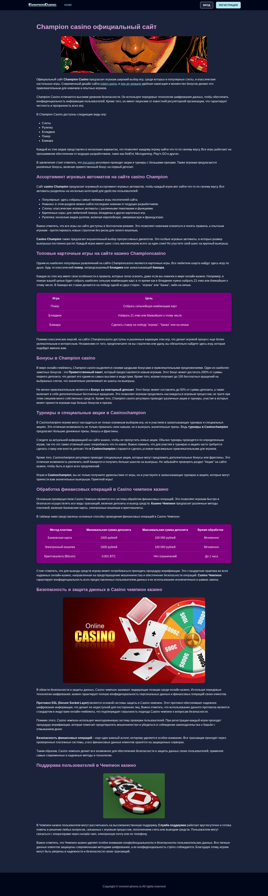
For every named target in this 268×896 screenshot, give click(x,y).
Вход (206, 5)
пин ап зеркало (131, 83)
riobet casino (108, 83)
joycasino (89, 162)
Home (68, 4)
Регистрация (228, 5)
